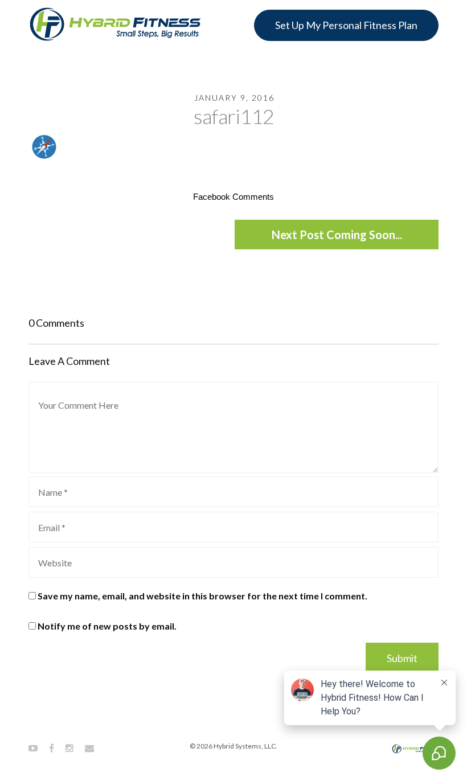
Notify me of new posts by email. (107, 625)
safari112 (234, 116)
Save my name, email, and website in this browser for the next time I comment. (202, 595)
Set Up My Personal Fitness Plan (346, 25)
